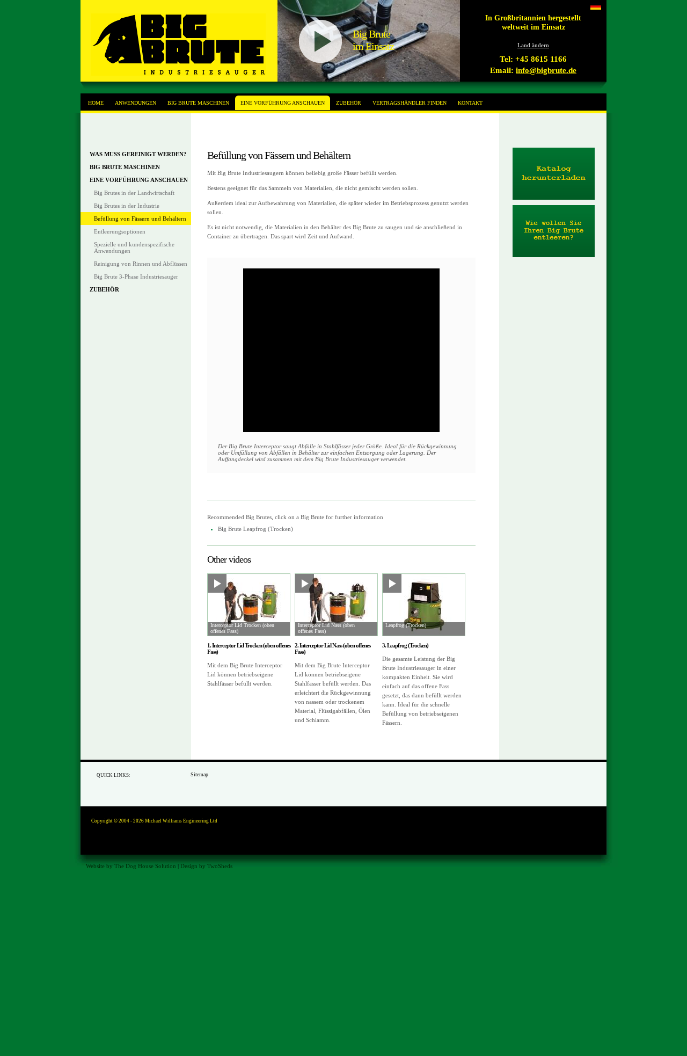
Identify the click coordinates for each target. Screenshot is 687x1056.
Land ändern (533, 45)
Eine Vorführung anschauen (139, 180)
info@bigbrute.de (546, 70)
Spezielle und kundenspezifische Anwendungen (134, 247)
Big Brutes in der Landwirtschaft (134, 193)
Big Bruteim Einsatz (373, 40)
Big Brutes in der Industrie (126, 205)
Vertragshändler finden (409, 103)
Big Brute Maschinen (125, 167)
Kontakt (470, 103)
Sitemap (199, 774)
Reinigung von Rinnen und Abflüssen (140, 263)
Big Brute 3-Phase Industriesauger (136, 276)
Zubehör (104, 289)
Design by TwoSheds (206, 866)
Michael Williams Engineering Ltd (181, 821)
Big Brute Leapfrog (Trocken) (255, 529)
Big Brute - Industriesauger (178, 44)
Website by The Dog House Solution (131, 866)
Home (96, 103)
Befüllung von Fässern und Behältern (140, 218)
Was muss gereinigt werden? (138, 154)
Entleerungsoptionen (119, 231)
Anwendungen (135, 103)
